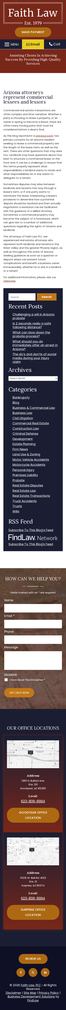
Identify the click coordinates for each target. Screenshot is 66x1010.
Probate (19, 480)
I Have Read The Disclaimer (27, 680)
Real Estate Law (24, 491)
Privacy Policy (49, 993)
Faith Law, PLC (31, 985)
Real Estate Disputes (28, 486)
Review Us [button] (33, 959)
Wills (16, 511)
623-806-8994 (33, 801)
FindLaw (33, 1000)
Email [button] (35, 44)
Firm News (20, 449)
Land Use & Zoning (26, 454)
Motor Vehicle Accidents (31, 460)
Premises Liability (25, 475)
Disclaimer (10, 674)
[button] (11, 44)
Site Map (30, 993)
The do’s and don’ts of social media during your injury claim (34, 358)
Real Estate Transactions (31, 496)
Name (8, 600)
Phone (9, 631)
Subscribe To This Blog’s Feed (30, 530)
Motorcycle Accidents (29, 465)
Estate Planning (24, 444)
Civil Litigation (23, 418)
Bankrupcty (21, 398)
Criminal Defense (25, 434)
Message (11, 647)
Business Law (22, 413)
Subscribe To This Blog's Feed (30, 544)
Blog (16, 403)
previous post (44, 136)
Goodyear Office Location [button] (33, 815)
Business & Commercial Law (34, 408)
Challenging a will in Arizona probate (33, 316)
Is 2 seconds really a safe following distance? (32, 325)
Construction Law (26, 429)
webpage (9, 281)
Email (9, 616)
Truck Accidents (25, 501)
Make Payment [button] (33, 32)
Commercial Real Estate (31, 423)
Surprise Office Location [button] (33, 912)
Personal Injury (23, 470)
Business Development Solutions (31, 997)
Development (23, 439)
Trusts (17, 506)
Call (56, 44)
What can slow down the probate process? (31, 334)
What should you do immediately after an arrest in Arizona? (35, 345)
